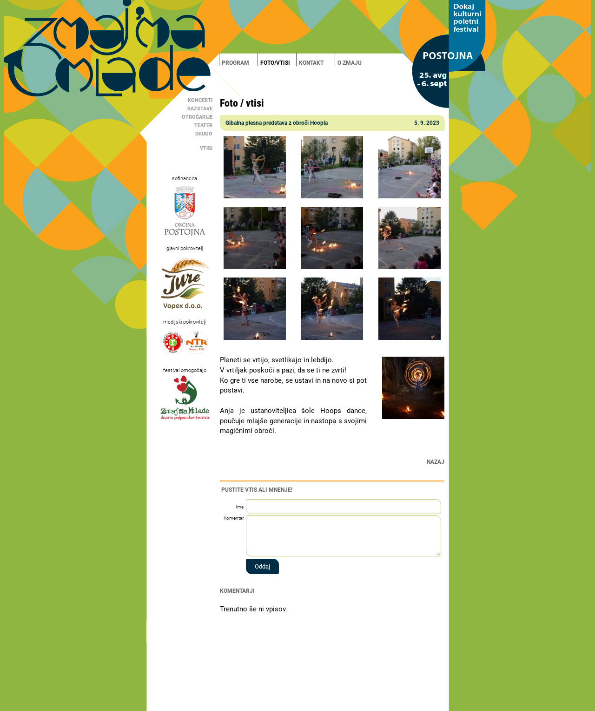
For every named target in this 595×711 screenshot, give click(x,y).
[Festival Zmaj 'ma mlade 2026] (297, 26)
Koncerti (200, 100)
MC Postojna (271, 703)
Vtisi (206, 148)
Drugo (203, 134)
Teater (203, 125)
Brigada (293, 703)
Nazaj (435, 462)
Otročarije (197, 117)
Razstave (199, 109)
